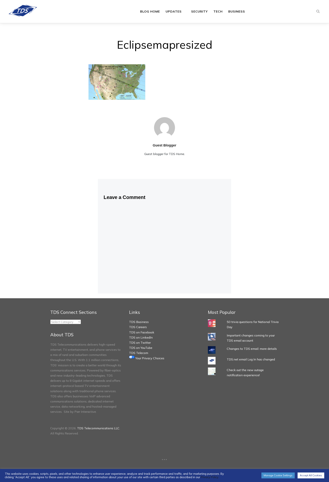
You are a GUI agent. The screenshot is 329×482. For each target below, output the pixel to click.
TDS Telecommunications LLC (98, 428)
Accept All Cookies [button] (311, 475)
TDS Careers (138, 327)
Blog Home (150, 11)
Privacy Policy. (210, 477)
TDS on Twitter (140, 342)
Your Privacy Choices (149, 358)
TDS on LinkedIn (141, 337)
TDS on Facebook (141, 332)
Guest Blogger (164, 145)
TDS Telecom (138, 353)
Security (199, 11)
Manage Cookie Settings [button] (278, 475)
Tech (218, 11)
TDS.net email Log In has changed (251, 359)
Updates (174, 11)
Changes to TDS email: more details (252, 349)
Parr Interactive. (85, 412)
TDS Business (139, 322)
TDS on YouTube (140, 348)
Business (236, 11)
